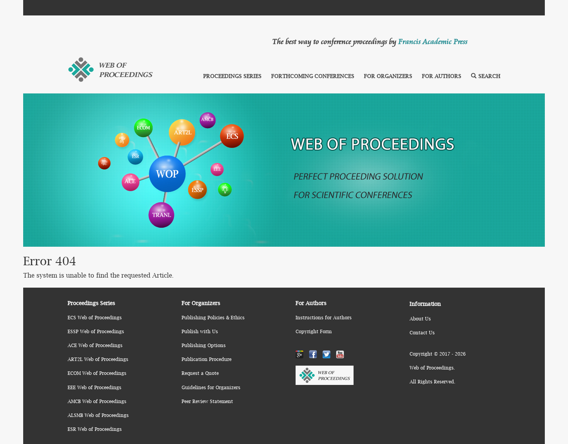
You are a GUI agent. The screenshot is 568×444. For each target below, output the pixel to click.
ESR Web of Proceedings (95, 429)
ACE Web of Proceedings (95, 345)
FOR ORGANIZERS (388, 76)
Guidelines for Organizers (211, 387)
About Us (420, 319)
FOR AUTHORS (441, 76)
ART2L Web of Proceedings (98, 359)
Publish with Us (200, 331)
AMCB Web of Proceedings (97, 401)
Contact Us (422, 333)
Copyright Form (314, 331)
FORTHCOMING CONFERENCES (312, 76)
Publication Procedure (206, 359)
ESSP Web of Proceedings (96, 331)
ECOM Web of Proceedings (97, 373)
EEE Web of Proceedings (94, 387)
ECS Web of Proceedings (95, 317)
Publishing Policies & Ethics (213, 317)
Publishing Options (204, 345)
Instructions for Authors (324, 317)
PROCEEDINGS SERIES (232, 76)
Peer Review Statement (207, 401)
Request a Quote (200, 373)
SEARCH (489, 76)
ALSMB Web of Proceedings (98, 415)
